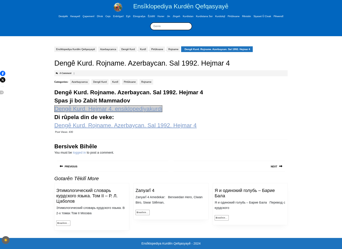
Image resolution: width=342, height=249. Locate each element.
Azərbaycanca (108, 49)
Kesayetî (75, 16)
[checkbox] (6, 240)
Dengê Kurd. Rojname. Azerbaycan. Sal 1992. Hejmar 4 (125, 125)
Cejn (108, 16)
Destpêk (63, 16)
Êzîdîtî (151, 16)
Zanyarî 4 (145, 190)
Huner (160, 16)
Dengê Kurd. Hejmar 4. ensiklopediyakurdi (108, 109)
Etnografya (139, 16)
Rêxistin (246, 16)
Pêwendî (278, 16)
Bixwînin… (63, 223)
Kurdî (143, 49)
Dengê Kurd (128, 49)
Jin (168, 16)
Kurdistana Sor (204, 16)
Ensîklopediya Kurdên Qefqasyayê (180, 6)
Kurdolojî (220, 16)
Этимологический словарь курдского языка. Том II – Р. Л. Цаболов (87, 196)
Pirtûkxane (234, 16)
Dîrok (100, 16)
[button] (2, 73)
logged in (79, 152)
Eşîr (128, 16)
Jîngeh (176, 16)
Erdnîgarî (118, 16)
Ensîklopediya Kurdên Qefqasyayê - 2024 (171, 243)
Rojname (173, 49)
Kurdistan (188, 16)
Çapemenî (88, 16)
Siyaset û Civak (262, 16)
